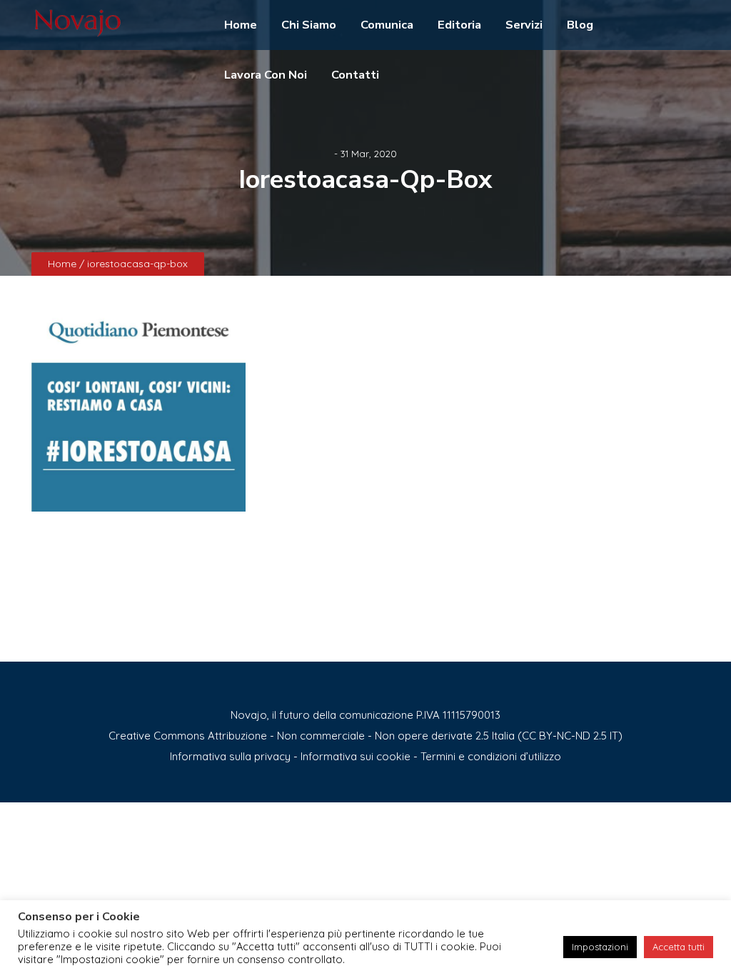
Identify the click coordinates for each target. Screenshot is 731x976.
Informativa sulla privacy (230, 756)
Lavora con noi (265, 74)
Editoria (459, 24)
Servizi (524, 24)
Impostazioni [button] (600, 946)
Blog (580, 24)
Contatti (355, 74)
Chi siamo (308, 24)
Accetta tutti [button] (678, 946)
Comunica (387, 24)
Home (240, 24)
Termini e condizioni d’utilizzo (490, 756)
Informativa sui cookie (355, 756)
